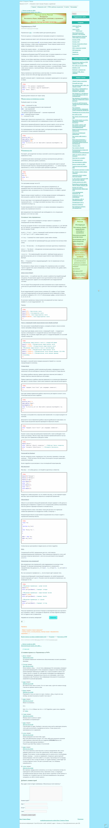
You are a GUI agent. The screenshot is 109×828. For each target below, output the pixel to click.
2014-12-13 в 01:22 (28, 735)
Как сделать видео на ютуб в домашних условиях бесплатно (80, 121)
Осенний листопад (77, 83)
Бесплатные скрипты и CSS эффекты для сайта (80, 63)
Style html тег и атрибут (78, 158)
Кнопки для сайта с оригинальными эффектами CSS (80, 189)
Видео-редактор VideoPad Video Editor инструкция (79, 37)
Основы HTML (76, 39)
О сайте (66, 7)
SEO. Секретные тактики (79, 48)
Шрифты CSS (76, 67)
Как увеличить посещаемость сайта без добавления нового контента (80, 100)
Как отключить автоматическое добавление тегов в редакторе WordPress (80, 109)
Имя (22, 804)
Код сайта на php (77, 114)
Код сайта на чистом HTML (79, 65)
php (30, 32)
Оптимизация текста (78, 202)
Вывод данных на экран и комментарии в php (33, 636)
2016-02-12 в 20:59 (28, 692)
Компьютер (75, 54)
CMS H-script (77, 30)
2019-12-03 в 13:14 (28, 657)
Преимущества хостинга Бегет (80, 112)
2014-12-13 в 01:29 (28, 724)
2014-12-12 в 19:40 (28, 768)
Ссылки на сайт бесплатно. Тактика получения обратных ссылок (80, 104)
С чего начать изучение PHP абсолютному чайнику (80, 179)
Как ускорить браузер (78, 148)
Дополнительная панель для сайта (31, 12)
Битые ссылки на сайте (28, 10)
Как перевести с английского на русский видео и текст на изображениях (80, 95)
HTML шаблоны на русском (55, 7)
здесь (26, 711)
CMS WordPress (76, 26)
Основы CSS (76, 41)
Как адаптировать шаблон (79, 162)
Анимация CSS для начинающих (77, 196)
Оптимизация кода (77, 160)
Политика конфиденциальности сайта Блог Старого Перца (61, 820)
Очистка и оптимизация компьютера (78, 133)
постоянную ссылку (53, 639)
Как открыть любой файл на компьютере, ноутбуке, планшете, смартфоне (80, 90)
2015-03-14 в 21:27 (28, 701)
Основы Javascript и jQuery (79, 44)
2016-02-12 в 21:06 (28, 683)
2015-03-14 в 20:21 (28, 716)
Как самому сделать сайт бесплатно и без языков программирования (79, 126)
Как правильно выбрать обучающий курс (78, 207)
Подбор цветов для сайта (79, 182)
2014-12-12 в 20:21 (28, 749)
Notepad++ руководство (78, 69)
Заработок (75, 52)
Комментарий (25, 800)
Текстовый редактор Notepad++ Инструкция (78, 33)
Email (23, 807)
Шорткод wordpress (77, 204)
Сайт (22, 811)
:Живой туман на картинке (79, 81)
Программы (73, 7)
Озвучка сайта (76, 145)
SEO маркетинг (76, 50)
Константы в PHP (62, 636)
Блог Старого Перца (26, 1)
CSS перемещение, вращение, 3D (77, 193)
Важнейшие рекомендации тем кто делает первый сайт (80, 185)
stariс (37, 28)
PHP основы (37, 639)
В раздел (51, 636)
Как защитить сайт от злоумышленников (78, 200)
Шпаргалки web (41, 7)
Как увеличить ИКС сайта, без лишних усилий (80, 86)
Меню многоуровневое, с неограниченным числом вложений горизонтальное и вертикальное (80, 141)
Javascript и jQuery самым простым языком (79, 176)
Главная (34, 7)
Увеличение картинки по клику (80, 169)
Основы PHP (76, 46)
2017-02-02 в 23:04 (28, 666)
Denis (24, 690)
